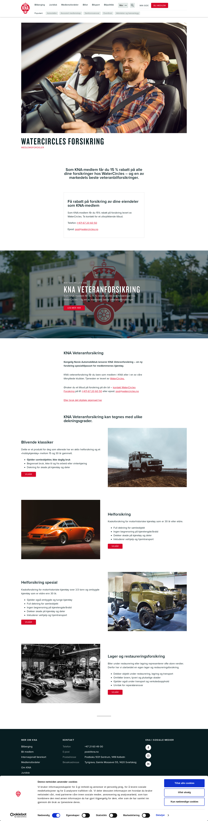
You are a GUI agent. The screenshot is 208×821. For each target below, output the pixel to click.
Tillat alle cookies (184, 783)
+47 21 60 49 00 (94, 746)
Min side (144, 5)
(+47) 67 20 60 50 (87, 222)
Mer (121, 5)
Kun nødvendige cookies (184, 801)
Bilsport (96, 4)
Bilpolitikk (109, 4)
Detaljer (160, 815)
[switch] (86, 815)
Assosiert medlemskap (71, 13)
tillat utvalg (184, 792)
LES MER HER (74, 308)
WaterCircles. (117, 378)
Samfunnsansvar (92, 13)
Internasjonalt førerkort (33, 757)
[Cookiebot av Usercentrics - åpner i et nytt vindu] (18, 815)
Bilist (85, 4)
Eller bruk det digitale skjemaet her (83, 400)
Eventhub (108, 13)
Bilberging (40, 4)
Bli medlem (160, 5)
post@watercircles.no (86, 229)
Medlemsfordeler (70, 4)
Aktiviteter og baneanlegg (127, 13)
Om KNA (26, 767)
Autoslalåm (52, 13)
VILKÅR (28, 474)
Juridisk (53, 4)
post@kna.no (92, 751)
